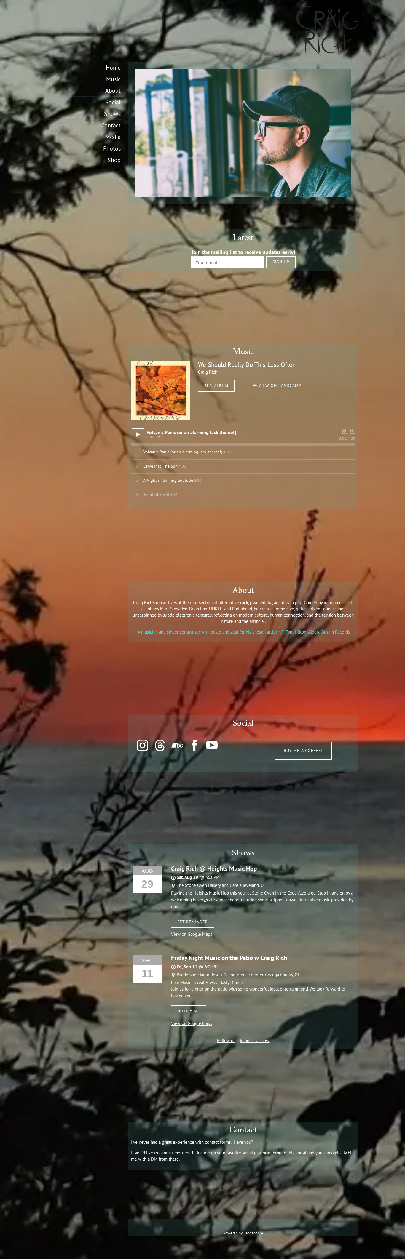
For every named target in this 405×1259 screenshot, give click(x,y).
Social (113, 102)
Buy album (216, 385)
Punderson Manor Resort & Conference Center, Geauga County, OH (239, 975)
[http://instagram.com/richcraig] (142, 745)
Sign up (280, 262)
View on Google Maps (191, 934)
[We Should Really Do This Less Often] (160, 390)
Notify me (188, 1011)
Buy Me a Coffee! (303, 750)
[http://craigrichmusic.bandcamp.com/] (177, 745)
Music (113, 79)
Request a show (254, 1040)
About (113, 91)
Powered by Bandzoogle (243, 1233)
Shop (114, 160)
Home (113, 67)
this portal (296, 1153)
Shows (112, 114)
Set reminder (192, 921)
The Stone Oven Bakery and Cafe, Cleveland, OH (222, 885)
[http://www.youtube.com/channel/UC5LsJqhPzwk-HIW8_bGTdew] (212, 745)
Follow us (226, 1040)
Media (113, 137)
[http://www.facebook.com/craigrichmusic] (194, 745)
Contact (111, 125)
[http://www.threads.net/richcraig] (160, 745)
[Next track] (352, 430)
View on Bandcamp (280, 385)
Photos (112, 148)
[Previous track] (344, 430)
